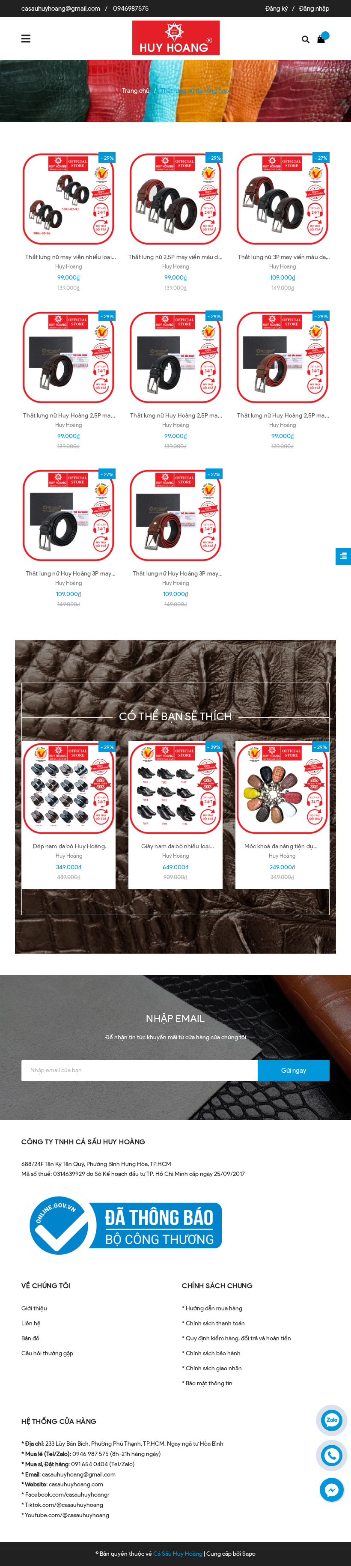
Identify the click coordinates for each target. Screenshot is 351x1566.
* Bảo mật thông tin (207, 1383)
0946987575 (131, 8)
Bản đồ (30, 1338)
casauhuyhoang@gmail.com (60, 8)
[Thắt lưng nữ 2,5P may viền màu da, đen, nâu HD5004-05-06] (175, 199)
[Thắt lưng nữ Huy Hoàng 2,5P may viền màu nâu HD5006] (68, 357)
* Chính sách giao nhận (212, 1368)
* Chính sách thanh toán (213, 1323)
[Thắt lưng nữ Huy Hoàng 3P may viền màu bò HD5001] (175, 515)
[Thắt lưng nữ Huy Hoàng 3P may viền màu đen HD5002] (68, 515)
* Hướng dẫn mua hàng (212, 1308)
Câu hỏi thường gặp (47, 1353)
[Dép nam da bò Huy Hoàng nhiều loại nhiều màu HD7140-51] (69, 788)
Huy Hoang (68, 266)
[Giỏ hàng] (323, 38)
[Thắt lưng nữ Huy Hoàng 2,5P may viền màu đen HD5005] (175, 357)
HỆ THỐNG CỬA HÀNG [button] (59, 1421)
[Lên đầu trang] (329, 1538)
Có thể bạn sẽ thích (175, 716)
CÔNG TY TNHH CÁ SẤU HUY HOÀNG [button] (83, 1142)
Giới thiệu (34, 1308)
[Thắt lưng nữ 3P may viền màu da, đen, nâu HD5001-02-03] (282, 199)
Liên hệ (31, 1323)
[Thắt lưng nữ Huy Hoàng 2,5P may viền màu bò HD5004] (282, 357)
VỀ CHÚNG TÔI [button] (46, 1286)
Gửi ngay (293, 1070)
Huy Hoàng (68, 425)
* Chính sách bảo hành (211, 1353)
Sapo (249, 1553)
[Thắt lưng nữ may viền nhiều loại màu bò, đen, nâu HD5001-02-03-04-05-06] (68, 199)
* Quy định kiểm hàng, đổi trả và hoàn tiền (236, 1338)
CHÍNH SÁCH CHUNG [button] (217, 1286)
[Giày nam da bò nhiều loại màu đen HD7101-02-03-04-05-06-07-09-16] (175, 788)
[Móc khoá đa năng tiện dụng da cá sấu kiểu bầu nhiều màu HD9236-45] (282, 788)
